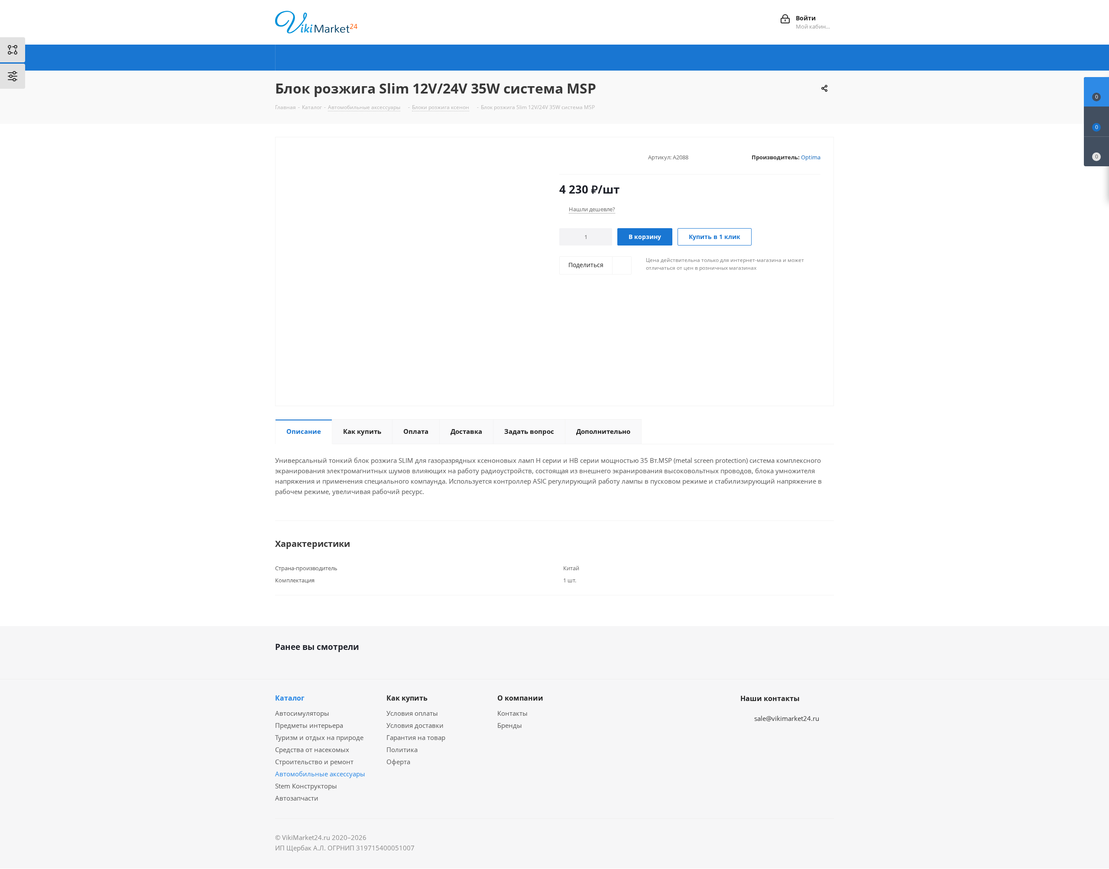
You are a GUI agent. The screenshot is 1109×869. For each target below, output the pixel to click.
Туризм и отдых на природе (319, 737)
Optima (810, 157)
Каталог (290, 698)
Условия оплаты (412, 713)
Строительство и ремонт (314, 761)
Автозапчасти (296, 798)
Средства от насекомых (312, 749)
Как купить (407, 698)
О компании (520, 698)
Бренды (509, 725)
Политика (402, 749)
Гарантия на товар (415, 737)
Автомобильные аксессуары (320, 773)
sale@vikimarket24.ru (786, 718)
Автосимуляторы (302, 713)
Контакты (512, 713)
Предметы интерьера (309, 725)
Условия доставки (415, 725)
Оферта (398, 761)
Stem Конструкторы (306, 786)
